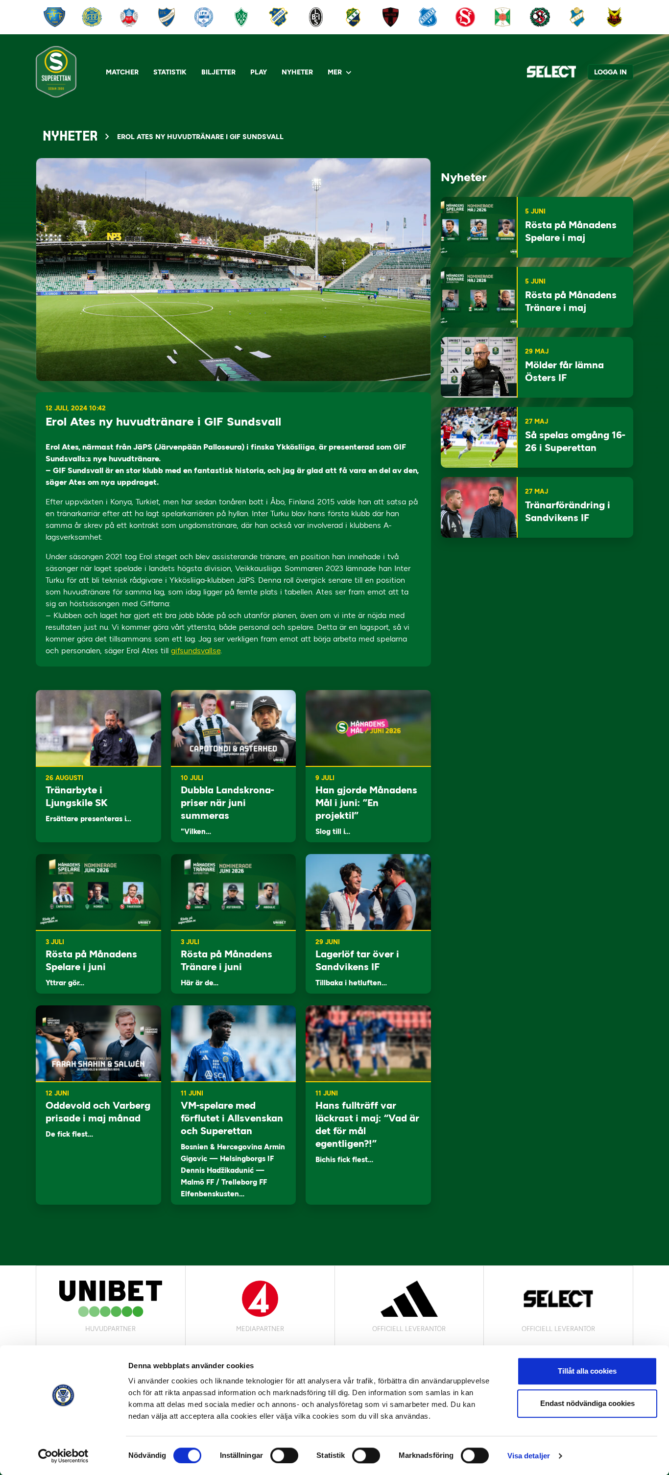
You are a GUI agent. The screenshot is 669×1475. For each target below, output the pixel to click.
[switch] (284, 1455)
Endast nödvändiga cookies (587, 1403)
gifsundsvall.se (195, 650)
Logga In (610, 72)
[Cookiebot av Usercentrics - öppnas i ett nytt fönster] (63, 1456)
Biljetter (218, 72)
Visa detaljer (528, 1455)
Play (258, 72)
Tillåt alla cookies (587, 1371)
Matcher (122, 72)
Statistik (170, 72)
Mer (335, 72)
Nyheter (297, 72)
